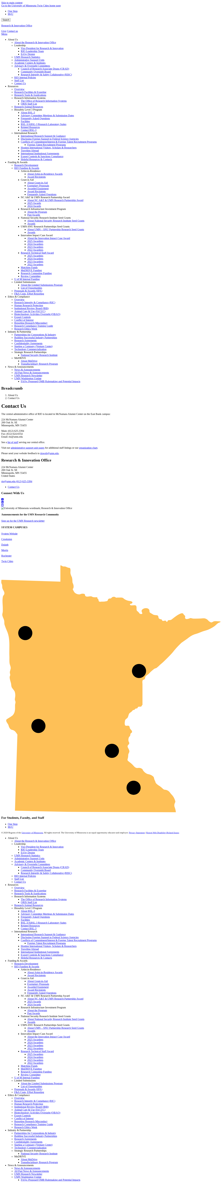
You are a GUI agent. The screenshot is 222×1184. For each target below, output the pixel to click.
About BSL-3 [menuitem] (28, 112)
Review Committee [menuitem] (31, 276)
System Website (9, 533)
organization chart (88, 447)
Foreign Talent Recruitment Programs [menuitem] (46, 144)
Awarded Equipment (38, 987)
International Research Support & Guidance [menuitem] (43, 136)
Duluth (4, 544)
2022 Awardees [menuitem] (35, 250)
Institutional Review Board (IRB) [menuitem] (31, 308)
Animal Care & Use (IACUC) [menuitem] (29, 311)
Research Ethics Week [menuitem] (25, 328)
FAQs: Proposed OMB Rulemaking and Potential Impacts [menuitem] (50, 381)
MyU (10, 14)
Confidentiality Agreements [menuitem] (28, 343)
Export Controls (22, 1115)
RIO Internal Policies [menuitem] (25, 77)
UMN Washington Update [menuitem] (27, 378)
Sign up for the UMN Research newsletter (23, 520)
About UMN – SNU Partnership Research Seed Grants (55, 1028)
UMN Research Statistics (27, 855)
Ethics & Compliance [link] (19, 296)
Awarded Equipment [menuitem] (38, 188)
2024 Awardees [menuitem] (35, 244)
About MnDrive (29, 1159)
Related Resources (30, 925)
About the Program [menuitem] (37, 212)
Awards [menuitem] (31, 223)
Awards (31, 1022)
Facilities (25, 919)
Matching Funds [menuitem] (29, 267)
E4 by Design (28, 852)
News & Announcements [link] (21, 366)
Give (3, 31)
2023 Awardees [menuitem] (35, 247)
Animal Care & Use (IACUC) (29, 1109)
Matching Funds (29, 1066)
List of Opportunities (31, 1086)
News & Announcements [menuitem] (27, 369)
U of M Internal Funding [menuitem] (27, 279)
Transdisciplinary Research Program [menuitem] (39, 363)
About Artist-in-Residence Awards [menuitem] (45, 174)
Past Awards (33, 1013)
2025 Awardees (35, 1039)
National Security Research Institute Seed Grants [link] (46, 217)
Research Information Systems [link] (30, 98)
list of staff (12, 442)
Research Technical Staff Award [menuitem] (37, 252)
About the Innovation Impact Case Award (48, 1036)
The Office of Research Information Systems (44, 899)
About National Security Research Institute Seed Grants (55, 1019)
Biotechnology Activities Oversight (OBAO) (37, 1112)
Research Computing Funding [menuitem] (36, 273)
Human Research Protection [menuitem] (28, 305)
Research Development (26, 963)
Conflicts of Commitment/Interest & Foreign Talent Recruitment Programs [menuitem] (59, 141)
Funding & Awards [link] (17, 162)
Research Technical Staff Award (37, 1051)
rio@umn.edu (8, 481)
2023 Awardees (35, 1045)
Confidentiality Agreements (28, 1141)
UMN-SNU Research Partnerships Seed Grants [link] (45, 226)
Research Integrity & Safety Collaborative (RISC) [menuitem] (46, 74)
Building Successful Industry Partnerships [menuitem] (35, 337)
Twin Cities (7, 561)
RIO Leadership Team (32, 849)
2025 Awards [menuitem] (34, 203)
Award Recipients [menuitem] (36, 176)
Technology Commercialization (30, 1147)
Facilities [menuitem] (25, 121)
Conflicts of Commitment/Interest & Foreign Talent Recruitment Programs (59, 940)
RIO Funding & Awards (26, 966)
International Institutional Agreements (40, 952)
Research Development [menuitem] (26, 165)
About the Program (37, 1010)
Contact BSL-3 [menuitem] (28, 130)
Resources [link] (13, 86)
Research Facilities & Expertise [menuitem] (30, 92)
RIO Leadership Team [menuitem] (32, 51)
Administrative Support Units (29, 858)
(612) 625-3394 (24, 481)
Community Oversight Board (36, 870)
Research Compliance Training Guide (33, 1124)
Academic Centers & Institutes (30, 861)
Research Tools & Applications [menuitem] (30, 95)
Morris (4, 550)
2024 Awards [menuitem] (34, 206)
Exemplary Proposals (38, 984)
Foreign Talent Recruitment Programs (46, 943)
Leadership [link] (20, 45)
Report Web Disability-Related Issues (162, 832)
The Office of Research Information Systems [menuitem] (44, 101)
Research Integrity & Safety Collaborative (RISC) (46, 873)
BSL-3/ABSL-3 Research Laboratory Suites (43, 922)
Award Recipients (36, 975)
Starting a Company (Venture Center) (33, 1144)
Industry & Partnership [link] (19, 331)
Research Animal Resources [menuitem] (28, 106)
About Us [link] (13, 39)
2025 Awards (34, 1001)
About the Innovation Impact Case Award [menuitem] (48, 238)
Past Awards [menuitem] (33, 214)
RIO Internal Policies (25, 876)
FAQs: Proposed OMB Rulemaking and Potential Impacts (50, 1179)
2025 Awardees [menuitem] (35, 241)
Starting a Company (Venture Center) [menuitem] (33, 346)
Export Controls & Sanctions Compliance (42, 954)
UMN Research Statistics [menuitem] (27, 57)
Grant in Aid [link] (27, 179)
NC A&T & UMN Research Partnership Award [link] (45, 197)
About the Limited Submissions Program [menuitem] (42, 285)
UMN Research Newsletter (28, 1174)
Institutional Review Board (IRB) (31, 1106)
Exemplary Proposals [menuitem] (38, 185)
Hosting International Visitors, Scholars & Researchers (49, 946)
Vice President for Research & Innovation (42, 846)
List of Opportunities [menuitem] (31, 288)
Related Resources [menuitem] (30, 127)
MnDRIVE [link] (20, 358)
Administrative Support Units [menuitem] (29, 60)
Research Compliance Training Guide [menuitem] (33, 325)
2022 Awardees (35, 1048)
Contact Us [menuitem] (20, 83)
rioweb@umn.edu (49, 453)
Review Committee (31, 1074)
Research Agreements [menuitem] (25, 340)
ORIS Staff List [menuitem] (29, 103)
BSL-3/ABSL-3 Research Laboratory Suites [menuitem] (43, 124)
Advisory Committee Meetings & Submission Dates (47, 914)
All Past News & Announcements (31, 1171)
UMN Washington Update (27, 1177)
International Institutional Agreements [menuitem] (40, 153)
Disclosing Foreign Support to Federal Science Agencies (50, 937)
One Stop (13, 11)
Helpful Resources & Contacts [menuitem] (36, 159)
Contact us (12, 31)
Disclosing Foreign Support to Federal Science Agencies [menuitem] (50, 138)
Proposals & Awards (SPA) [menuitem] (28, 290)
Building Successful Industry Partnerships (35, 1136)
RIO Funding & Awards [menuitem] (26, 168)
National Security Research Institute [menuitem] (39, 355)
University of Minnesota (32, 832)
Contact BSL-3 (28, 928)
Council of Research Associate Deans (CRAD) (45, 867)
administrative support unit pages (27, 447)
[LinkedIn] (111, 502)
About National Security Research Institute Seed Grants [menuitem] (55, 220)
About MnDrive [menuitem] (29, 361)
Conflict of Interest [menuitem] (23, 320)
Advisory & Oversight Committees (32, 864)
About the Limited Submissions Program (42, 1083)
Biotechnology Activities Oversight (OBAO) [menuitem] (37, 314)
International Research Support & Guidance (43, 934)
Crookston (6, 539)
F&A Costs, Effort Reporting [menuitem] (29, 293)
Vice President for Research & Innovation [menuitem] (42, 48)
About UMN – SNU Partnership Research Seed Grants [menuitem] (55, 229)
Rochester (6, 555)
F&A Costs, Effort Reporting (29, 1092)
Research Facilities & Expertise (30, 890)
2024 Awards (34, 1004)
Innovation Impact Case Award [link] (37, 235)
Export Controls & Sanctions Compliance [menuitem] (42, 156)
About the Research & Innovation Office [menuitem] (35, 42)
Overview (19, 887)
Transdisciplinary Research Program (39, 1162)
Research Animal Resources (28, 905)
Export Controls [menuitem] (22, 317)
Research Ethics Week (25, 1127)
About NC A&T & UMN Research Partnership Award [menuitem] (55, 200)
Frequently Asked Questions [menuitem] (35, 118)
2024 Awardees (35, 1042)
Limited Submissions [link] (25, 282)
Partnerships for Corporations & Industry (35, 1133)
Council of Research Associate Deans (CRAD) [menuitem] (45, 68)
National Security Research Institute (39, 1153)
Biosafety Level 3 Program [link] (28, 109)
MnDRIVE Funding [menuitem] (31, 270)
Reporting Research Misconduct (30, 1121)
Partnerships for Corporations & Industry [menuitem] (35, 334)
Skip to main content (11, 2)
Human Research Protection (28, 1104)
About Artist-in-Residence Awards (45, 972)
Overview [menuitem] (19, 89)
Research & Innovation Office (16, 25)
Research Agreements (25, 1139)
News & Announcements (27, 1168)
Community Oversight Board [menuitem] (36, 71)
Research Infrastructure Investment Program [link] (43, 209)
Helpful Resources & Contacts (36, 957)
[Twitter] (111, 499)
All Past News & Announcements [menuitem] (31, 372)
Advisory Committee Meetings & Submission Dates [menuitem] (47, 115)
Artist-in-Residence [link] (31, 171)
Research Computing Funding (36, 1071)
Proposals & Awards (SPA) (28, 1089)
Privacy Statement (137, 832)
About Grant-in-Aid (37, 981)
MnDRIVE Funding (31, 1068)
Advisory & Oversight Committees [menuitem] (32, 65)
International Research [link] (25, 133)
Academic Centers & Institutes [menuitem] (30, 63)
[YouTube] (111, 505)
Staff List (19, 879)
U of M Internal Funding (27, 1077)
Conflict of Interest (23, 1118)
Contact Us (13, 487)
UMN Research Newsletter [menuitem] (28, 375)
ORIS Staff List (29, 902)
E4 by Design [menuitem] (28, 54)
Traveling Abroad (30, 949)
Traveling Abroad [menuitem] (30, 150)
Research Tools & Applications (30, 893)
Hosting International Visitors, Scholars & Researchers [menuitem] (49, 147)
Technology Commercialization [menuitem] (30, 349)
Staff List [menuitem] (19, 80)
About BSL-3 (28, 911)
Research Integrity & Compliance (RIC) (34, 1101)
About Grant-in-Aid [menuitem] (37, 182)
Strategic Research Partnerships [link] (30, 352)
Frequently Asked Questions (35, 917)
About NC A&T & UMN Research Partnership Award (55, 998)
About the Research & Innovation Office (35, 841)
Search (6, 20)
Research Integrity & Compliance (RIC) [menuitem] (34, 302)
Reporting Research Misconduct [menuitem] (30, 323)
